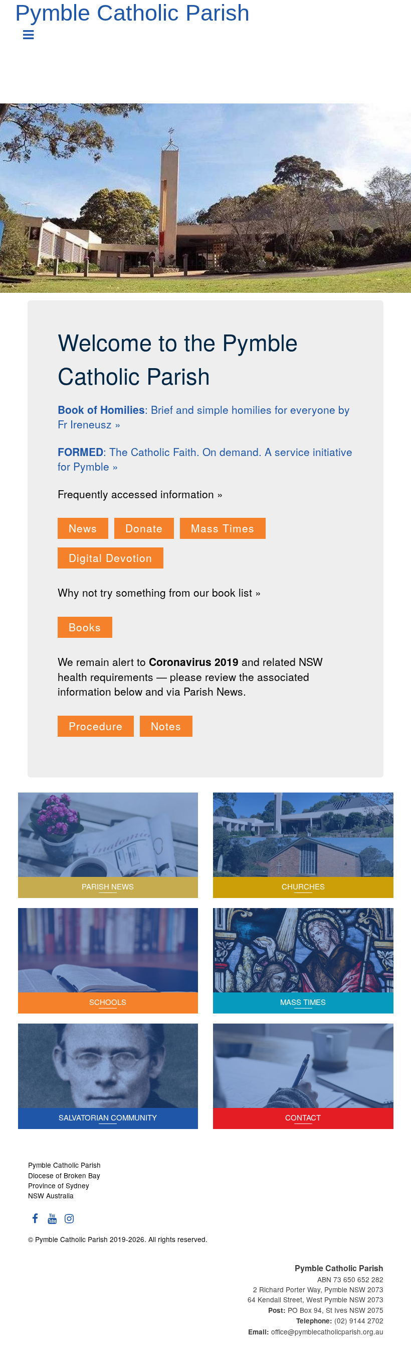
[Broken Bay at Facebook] (35, 1222)
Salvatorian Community (108, 1117)
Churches (303, 886)
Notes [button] (166, 725)
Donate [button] (144, 527)
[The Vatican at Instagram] (69, 1222)
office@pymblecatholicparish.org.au (327, 1331)
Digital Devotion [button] (110, 557)
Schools (107, 1001)
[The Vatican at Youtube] (52, 1222)
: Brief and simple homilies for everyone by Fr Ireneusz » (204, 416)
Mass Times (303, 1001)
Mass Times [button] (223, 527)
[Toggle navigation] (29, 31)
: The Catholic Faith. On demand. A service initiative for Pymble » (205, 459)
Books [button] (85, 626)
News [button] (83, 527)
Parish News (108, 886)
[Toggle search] (391, 38)
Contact (303, 1117)
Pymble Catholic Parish (132, 13)
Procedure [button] (96, 725)
